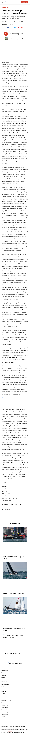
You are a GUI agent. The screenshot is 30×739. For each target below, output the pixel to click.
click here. (19, 504)
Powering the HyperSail (11, 653)
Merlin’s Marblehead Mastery (13, 593)
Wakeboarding (4, 714)
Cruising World (4, 705)
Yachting (3, 716)
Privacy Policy (4, 670)
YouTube (3, 693)
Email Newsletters (5, 684)
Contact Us (3, 675)
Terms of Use (4, 672)
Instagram (3, 691)
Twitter (3, 689)
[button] (8, 28)
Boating (3, 702)
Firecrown (10, 731)
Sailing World (4, 707)
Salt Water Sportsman (6, 709)
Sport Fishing (4, 712)
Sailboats (5, 7)
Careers (3, 677)
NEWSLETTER (24, 2)
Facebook (3, 686)
